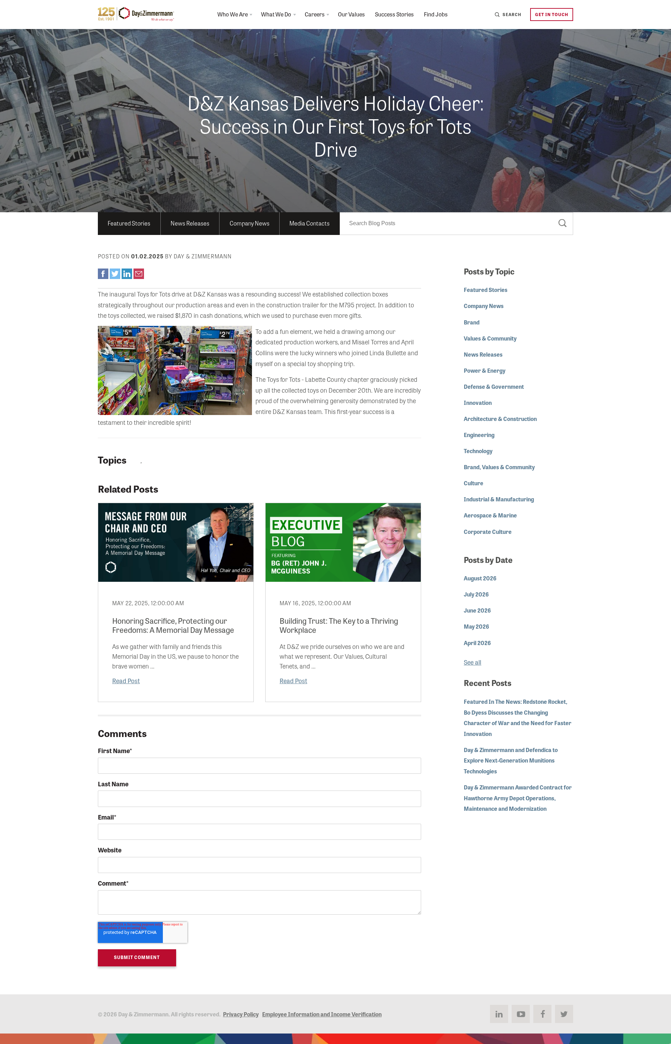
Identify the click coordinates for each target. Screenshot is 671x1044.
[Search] (563, 224)
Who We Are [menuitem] (232, 14)
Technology (478, 450)
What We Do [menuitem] (276, 14)
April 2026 (477, 642)
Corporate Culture (488, 531)
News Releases (190, 223)
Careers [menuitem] (315, 14)
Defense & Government (494, 386)
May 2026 (476, 626)
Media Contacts (309, 223)
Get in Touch (551, 14)
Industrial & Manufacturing (499, 499)
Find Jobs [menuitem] (436, 14)
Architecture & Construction (500, 418)
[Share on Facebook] (103, 274)
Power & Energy (484, 370)
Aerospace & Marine (490, 515)
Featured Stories (129, 223)
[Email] (139, 274)
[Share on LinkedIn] (127, 274)
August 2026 (480, 578)
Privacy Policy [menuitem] (241, 1014)
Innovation (478, 402)
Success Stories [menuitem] (394, 14)
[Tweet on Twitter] (115, 274)
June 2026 (477, 610)
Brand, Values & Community (499, 467)
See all (472, 661)
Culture (473, 483)
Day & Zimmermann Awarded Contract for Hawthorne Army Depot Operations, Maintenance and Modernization (518, 798)
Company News (249, 223)
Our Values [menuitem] (351, 14)
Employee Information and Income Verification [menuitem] (322, 1014)
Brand (471, 322)
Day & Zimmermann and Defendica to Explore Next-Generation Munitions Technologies (511, 760)
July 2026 (476, 594)
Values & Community (490, 338)
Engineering (479, 434)
